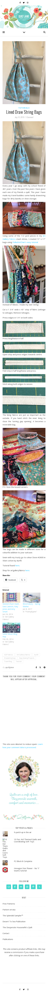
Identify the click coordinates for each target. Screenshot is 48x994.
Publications (8, 939)
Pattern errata (9, 909)
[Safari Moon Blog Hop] (11, 628)
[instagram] (27, 2)
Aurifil (36, 655)
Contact (6, 933)
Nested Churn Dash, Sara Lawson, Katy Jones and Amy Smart (11, 608)
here (17, 565)
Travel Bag (8, 661)
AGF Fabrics (8, 655)
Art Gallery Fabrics (23, 655)
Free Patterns (9, 903)
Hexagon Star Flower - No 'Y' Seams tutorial (26, 869)
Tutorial (19, 661)
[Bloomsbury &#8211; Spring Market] (31, 598)
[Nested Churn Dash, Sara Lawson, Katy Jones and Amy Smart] (11, 598)
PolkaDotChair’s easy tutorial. (25, 242)
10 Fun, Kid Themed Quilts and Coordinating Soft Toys (27, 840)
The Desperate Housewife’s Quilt (17, 927)
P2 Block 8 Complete (23, 861)
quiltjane (9, 667)
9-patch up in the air (22, 832)
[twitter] (24, 2)
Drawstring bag (9, 658)
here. (27, 570)
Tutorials (24, 108)
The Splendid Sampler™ (13, 915)
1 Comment (29, 117)
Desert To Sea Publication (14, 921)
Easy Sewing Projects (26, 658)
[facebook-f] (20, 2)
